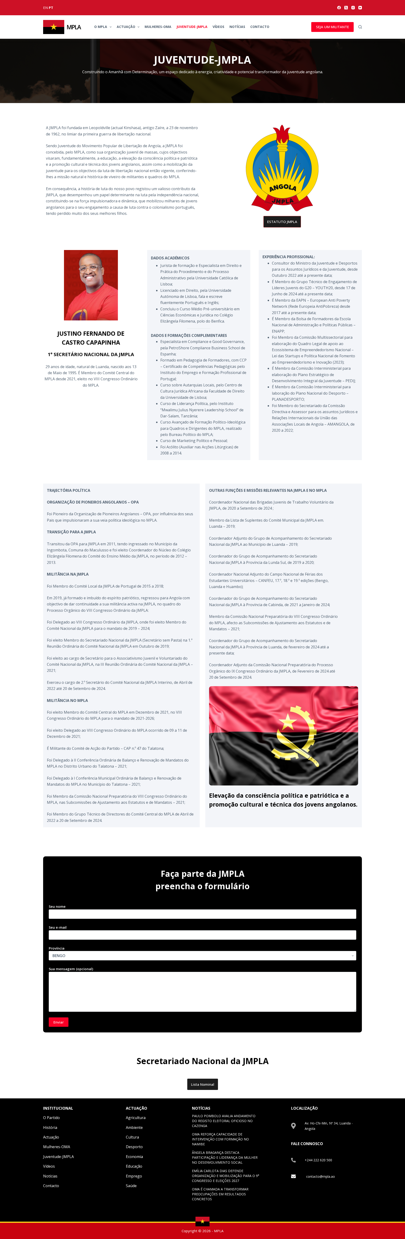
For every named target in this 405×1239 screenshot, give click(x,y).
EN (45, 7)
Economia (134, 1156)
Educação (134, 1166)
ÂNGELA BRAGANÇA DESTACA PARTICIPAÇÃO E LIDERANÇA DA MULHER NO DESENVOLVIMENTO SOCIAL (225, 1157)
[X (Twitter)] (346, 7)
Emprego (134, 1176)
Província (56, 948)
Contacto (259, 26)
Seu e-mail (58, 927)
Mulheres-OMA (158, 26)
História (50, 1127)
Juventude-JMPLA (191, 26)
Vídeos (218, 26)
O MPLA (100, 26)
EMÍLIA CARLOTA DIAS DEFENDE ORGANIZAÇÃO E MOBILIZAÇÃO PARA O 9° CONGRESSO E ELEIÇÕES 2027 (225, 1176)
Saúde (131, 1185)
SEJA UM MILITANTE (332, 26)
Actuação (126, 26)
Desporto (134, 1146)
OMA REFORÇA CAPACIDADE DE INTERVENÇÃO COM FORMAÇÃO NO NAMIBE (220, 1139)
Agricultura (136, 1117)
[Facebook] (339, 7)
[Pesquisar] (360, 27)
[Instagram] (353, 7)
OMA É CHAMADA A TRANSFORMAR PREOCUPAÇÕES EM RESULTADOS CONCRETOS (220, 1194)
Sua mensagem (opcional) (71, 968)
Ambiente (134, 1127)
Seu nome (57, 906)
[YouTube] (360, 7)
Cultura (132, 1137)
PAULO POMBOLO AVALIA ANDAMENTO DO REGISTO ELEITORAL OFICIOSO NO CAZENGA (223, 1121)
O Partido (51, 1117)
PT (51, 7)
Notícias (237, 26)
